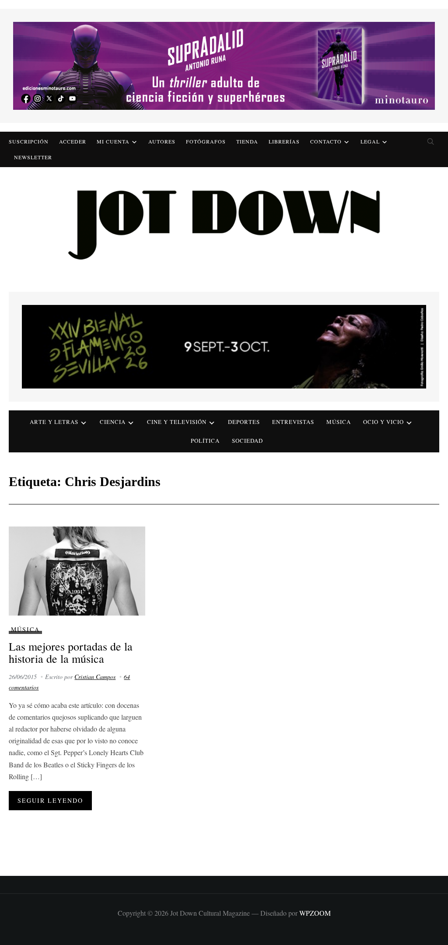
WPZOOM (315, 912)
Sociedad (247, 440)
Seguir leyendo (50, 800)
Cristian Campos (95, 676)
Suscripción (29, 141)
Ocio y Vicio (383, 422)
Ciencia (113, 422)
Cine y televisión (176, 422)
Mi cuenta (113, 141)
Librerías (284, 141)
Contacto (326, 141)
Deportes (244, 422)
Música (338, 422)
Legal (370, 141)
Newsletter (33, 157)
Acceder (72, 141)
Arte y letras (54, 422)
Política (205, 440)
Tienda (247, 141)
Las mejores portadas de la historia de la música (71, 652)
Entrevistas (293, 422)
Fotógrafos (206, 141)
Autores (161, 141)
